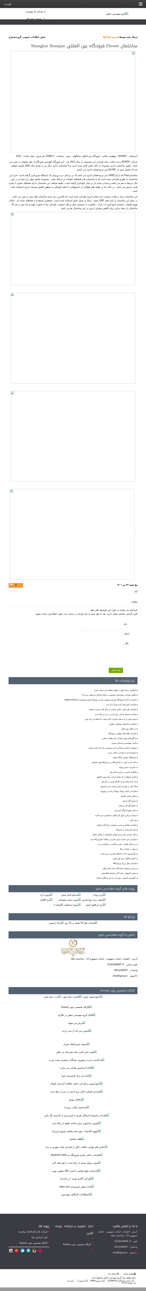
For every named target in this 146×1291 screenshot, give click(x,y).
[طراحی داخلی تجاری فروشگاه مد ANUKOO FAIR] (77, 1155)
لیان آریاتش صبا (39, 1237)
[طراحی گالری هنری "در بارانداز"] (76, 1178)
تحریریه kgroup (111, 37)
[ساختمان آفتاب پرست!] (76, 1107)
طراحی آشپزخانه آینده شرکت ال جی (121, 704)
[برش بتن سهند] (76, 1023)
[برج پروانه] (99, 894)
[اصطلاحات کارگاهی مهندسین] (76, 1194)
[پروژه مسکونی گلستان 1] (67, 904)
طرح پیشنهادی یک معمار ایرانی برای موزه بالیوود (116, 777)
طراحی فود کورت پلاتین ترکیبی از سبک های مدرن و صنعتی (112, 709)
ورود (38, 18)
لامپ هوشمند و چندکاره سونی (123, 743)
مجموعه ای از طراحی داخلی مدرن (122, 753)
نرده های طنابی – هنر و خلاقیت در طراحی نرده (117, 844)
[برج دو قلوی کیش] (95, 904)
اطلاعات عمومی (31, 37)
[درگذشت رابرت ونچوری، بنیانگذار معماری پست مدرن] (76, 1059)
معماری (12, 37)
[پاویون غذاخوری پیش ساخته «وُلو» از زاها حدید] (76, 1123)
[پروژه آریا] (46, 894)
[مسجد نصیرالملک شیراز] (76, 1044)
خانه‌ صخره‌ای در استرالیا (126, 830)
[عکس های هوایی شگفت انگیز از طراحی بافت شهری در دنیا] (77, 1147)
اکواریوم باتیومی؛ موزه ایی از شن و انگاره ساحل (116, 878)
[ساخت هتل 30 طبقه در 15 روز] (81, 922)
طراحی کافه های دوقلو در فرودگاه (122, 733)
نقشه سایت (128, 1274)
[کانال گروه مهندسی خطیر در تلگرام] (76, 1015)
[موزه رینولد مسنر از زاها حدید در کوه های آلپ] (76, 1163)
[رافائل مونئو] (76, 1099)
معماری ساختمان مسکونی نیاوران (122, 724)
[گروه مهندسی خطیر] (117, 13)
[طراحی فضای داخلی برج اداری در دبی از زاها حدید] (76, 1091)
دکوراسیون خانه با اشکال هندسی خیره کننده (118, 854)
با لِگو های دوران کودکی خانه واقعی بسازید (119, 738)
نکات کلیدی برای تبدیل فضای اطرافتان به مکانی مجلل (114, 834)
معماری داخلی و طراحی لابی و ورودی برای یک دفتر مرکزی (112, 748)
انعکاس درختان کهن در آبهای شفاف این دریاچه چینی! (115, 690)
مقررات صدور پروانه (127, 767)
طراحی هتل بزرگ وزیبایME (124, 863)
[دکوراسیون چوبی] (92, 996)
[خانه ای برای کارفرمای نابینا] (77, 1075)
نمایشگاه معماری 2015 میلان (124, 757)
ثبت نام (30, 18)
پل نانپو (133, 820)
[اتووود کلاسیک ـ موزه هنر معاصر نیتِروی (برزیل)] (76, 1131)
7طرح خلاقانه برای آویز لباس (124, 858)
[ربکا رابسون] (56, 922)
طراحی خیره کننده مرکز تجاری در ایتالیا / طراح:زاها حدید (113, 839)
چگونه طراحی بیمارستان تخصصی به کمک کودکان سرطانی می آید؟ (109, 695)
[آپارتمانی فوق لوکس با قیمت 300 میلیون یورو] (77, 1170)
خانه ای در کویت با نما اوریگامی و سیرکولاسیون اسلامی (113, 762)
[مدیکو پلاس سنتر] (71, 894)
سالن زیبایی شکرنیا (128, 796)
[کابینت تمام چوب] (72, 996)
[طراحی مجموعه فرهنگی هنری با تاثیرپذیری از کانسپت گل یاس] (76, 1115)
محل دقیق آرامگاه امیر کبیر (125, 810)
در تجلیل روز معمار (128, 729)
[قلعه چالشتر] (76, 1139)
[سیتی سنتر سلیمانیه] (69, 899)
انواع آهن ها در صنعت (127, 805)
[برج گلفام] (46, 899)
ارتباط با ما (113, 1274)
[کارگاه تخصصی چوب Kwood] (76, 1007)
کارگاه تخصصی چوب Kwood (118, 990)
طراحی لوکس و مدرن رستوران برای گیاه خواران (116, 825)
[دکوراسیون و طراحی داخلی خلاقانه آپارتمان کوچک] (76, 1083)
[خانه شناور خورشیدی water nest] (76, 1186)
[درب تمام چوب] (52, 996)
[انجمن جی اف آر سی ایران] (77, 1031)
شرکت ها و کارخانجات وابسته (32, 1231)
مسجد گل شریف (129, 801)
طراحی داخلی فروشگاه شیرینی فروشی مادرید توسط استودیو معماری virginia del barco (100, 700)
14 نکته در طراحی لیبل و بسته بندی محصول (118, 786)
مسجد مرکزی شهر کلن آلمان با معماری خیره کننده (115, 815)
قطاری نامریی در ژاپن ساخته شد (123, 772)
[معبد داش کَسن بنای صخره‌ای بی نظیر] (76, 1052)
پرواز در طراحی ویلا (128, 849)
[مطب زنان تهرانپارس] (94, 899)
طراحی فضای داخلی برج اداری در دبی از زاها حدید (115, 714)
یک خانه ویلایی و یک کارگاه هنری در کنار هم (118, 781)
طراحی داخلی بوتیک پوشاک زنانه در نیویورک (118, 791)
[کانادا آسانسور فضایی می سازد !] (76, 1067)
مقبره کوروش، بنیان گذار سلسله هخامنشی (118, 873)
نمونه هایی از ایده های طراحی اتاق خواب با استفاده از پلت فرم (110, 719)
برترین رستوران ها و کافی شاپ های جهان (119, 868)
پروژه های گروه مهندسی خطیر (115, 888)
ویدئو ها (129, 916)
